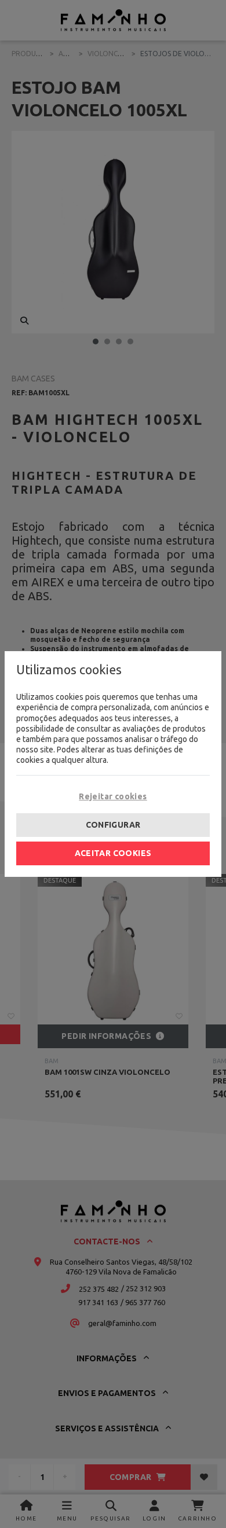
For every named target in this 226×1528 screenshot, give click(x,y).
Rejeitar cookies (113, 796)
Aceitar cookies (113, 853)
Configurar (113, 824)
